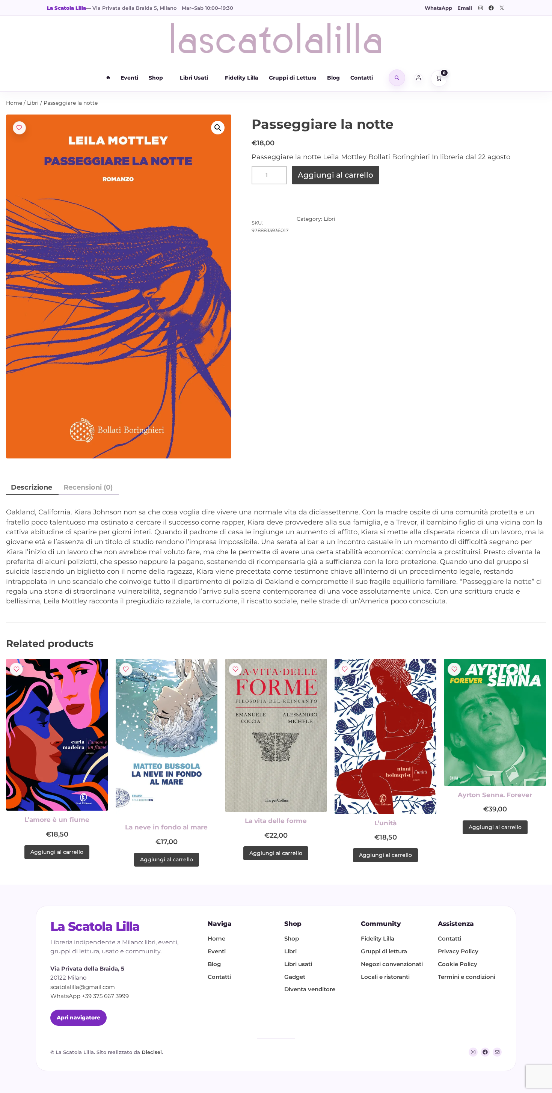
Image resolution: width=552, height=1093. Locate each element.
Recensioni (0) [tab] (88, 487)
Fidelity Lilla (241, 77)
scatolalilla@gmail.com (82, 987)
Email (464, 8)
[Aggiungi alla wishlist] (19, 127)
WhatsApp (438, 8)
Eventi (129, 77)
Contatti (361, 77)
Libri (33, 103)
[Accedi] (418, 77)
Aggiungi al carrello (335, 174)
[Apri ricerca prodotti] (397, 77)
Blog (333, 77)
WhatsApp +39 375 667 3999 (89, 996)
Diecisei (152, 1052)
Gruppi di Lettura (293, 77)
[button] (218, 127)
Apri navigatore (78, 1017)
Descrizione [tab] (31, 487)
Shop (156, 77)
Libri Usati (194, 77)
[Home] (108, 77)
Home (14, 103)
